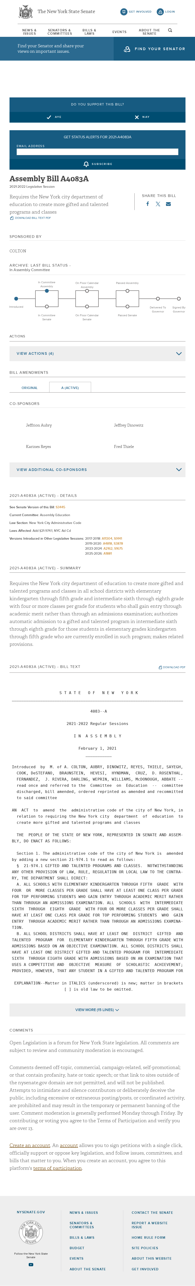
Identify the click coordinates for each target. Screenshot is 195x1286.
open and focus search (170, 31)
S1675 (118, 548)
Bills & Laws (89, 32)
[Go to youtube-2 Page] (31, 1264)
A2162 (107, 548)
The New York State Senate (66, 12)
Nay (146, 117)
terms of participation (57, 1168)
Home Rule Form (149, 1237)
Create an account (30, 1145)
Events (119, 32)
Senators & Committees (59, 32)
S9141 (118, 538)
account (69, 1145)
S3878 (118, 543)
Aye (58, 117)
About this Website (152, 1258)
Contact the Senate (152, 1212)
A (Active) (70, 388)
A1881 (107, 553)
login (170, 11)
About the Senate (88, 1269)
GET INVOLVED (145, 1269)
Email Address (31, 146)
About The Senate (149, 32)
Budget (77, 1248)
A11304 (107, 538)
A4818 (107, 543)
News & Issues (29, 32)
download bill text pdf (33, 218)
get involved (140, 11)
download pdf (174, 667)
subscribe (102, 164)
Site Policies (145, 1248)
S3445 (60, 507)
